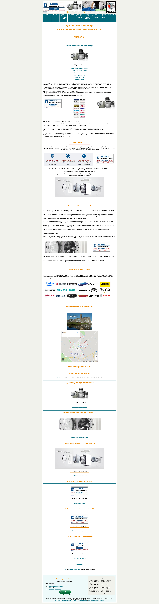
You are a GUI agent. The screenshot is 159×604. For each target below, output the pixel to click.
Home (47, 14)
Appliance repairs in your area (79, 407)
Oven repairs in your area (79, 503)
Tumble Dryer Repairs (77, 600)
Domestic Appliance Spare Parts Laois (63, 16)
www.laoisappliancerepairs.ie (55, 589)
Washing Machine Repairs (60, 600)
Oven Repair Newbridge (79, 72)
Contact (55, 14)
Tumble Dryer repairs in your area (79, 475)
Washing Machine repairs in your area (79, 437)
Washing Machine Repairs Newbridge (79, 68)
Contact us (60, 377)
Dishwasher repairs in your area (79, 530)
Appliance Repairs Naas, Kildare (95, 16)
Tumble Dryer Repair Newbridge (79, 70)
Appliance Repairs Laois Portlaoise (79, 16)
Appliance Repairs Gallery (74, 569)
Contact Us (96, 600)
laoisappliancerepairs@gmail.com (56, 586)
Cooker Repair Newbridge (79, 75)
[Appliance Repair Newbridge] (54, 13)
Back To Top (79, 564)
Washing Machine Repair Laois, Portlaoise (88, 16)
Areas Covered (112, 14)
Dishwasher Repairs (69, 600)
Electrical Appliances (71, 15)
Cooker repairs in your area (79, 558)
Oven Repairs (84, 600)
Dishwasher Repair (79, 77)
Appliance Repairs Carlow (104, 16)
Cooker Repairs (91, 600)
